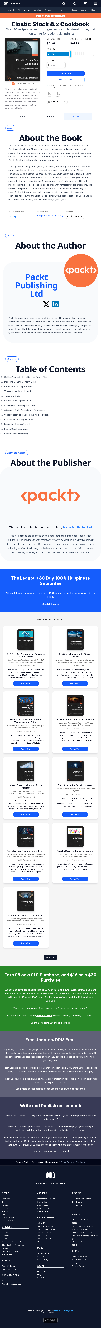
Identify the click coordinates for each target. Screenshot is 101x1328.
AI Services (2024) (80, 1229)
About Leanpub (43, 1271)
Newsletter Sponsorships (13, 1242)
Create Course (43, 1208)
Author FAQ (42, 1223)
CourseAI (6, 1232)
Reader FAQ (77, 1205)
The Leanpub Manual (46, 1232)
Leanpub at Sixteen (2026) (83, 1226)
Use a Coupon (8, 1218)
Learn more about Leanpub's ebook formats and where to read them (50, 1088)
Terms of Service (79, 1257)
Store (18, 1162)
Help (93, 10)
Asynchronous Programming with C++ (26, 851)
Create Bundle (43, 1205)
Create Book (42, 1202)
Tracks (59, 10)
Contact (40, 1278)
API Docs (41, 1242)
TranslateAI (7, 1254)
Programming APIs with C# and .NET (26, 915)
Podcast (73, 10)
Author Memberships (46, 1199)
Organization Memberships (14, 1281)
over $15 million (44, 1015)
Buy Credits (77, 1202)
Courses (48, 10)
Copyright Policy (79, 1260)
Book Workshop (9, 1266)
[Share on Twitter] (10, 216)
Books (27, 10)
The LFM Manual (44, 1236)
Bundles (37, 10)
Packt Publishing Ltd (50, 15)
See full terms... (50, 604)
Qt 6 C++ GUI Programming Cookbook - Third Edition (26, 655)
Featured (10, 10)
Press (39, 1281)
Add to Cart (65, 73)
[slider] (70, 54)
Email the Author (75, 216)
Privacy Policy (78, 1263)
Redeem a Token (9, 1221)
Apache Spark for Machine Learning (75, 851)
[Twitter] (46, 304)
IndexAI (5, 1239)
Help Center (77, 1208)
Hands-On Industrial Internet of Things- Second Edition (26, 721)
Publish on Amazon (10, 1251)
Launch (84, 10)
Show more (50, 957)
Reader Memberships (81, 1199)
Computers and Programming (50, 215)
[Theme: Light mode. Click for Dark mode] (74, 4)
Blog (39, 1275)
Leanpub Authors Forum (47, 1229)
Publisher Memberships (12, 1284)
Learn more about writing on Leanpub (50, 1023)
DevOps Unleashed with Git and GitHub (75, 655)
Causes (40, 1257)
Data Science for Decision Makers (75, 785)
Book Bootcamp (9, 1269)
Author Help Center (45, 1226)
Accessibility (42, 1260)
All (19, 10)
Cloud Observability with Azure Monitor (26, 786)
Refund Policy (78, 1266)
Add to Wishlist (66, 80)
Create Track (42, 1211)
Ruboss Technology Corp (64, 1311)
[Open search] (64, 4)
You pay (50, 61)
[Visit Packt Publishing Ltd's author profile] (81, 270)
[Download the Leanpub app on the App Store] (50, 1320)
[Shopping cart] (85, 4)
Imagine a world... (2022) (82, 1232)
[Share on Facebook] (15, 216)
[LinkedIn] (55, 304)
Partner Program (44, 1253)
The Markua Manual (45, 1239)
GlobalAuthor (7, 1236)
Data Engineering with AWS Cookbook (75, 719)
